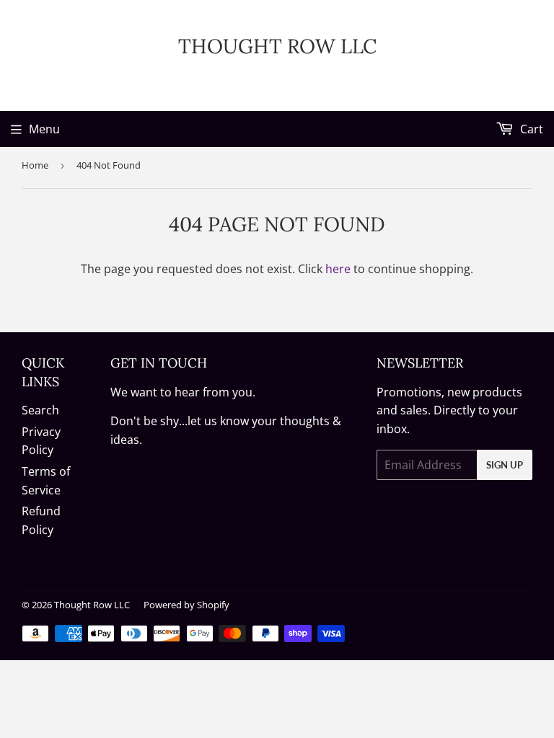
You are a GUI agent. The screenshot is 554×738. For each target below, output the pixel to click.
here (338, 269)
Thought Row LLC (277, 46)
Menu (44, 129)
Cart (530, 129)
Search (40, 410)
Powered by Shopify (186, 604)
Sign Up (504, 465)
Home (35, 165)
